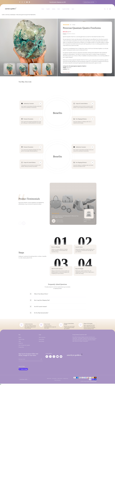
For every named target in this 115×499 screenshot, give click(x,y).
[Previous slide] (1, 68)
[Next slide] (55, 68)
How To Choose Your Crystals (24, 345)
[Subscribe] (41, 359)
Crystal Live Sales (65, 8)
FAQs (20, 341)
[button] (104, 9)
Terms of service (59, 378)
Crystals (48, 8)
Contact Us (21, 343)
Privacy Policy (21, 347)
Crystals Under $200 (10, 14)
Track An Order (21, 339)
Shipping (64, 33)
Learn (73, 8)
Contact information (57, 380)
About (59, 8)
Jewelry (53, 8)
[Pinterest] (29, 2)
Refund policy (49, 378)
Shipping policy (65, 378)
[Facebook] (20, 2)
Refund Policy (41, 341)
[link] (89, 214)
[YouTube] (27, 2)
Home (43, 8)
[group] (29, 47)
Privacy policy (54, 378)
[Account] (107, 9)
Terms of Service (42, 337)
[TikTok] (24, 2)
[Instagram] (22, 2)
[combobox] (89, 2)
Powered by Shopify (93, 381)
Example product (87, 219)
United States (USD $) (89, 2)
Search (20, 337)
